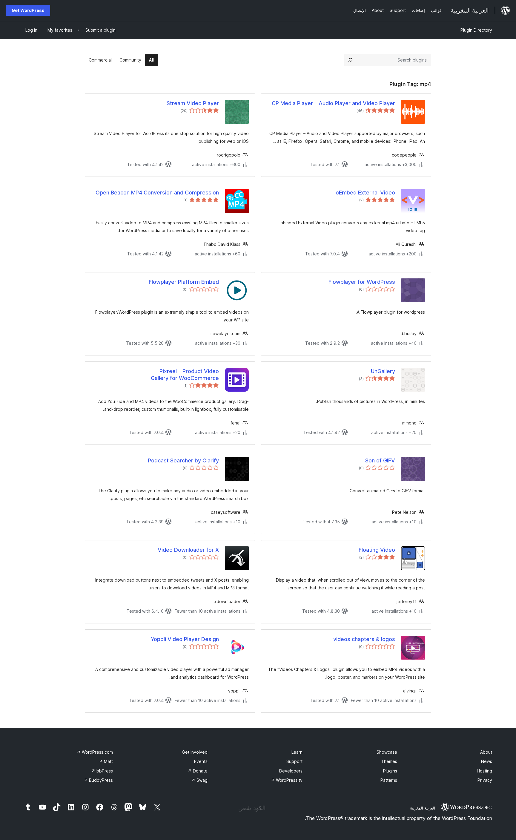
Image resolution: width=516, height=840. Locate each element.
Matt (106, 761)
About (486, 752)
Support (294, 761)
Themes (389, 761)
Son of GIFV (380, 460)
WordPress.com (95, 752)
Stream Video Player (193, 103)
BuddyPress (98, 780)
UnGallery (383, 371)
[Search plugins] (350, 60)
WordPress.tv (286, 780)
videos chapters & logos (364, 639)
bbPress (102, 770)
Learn (296, 752)
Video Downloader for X (188, 550)
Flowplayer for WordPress (361, 282)
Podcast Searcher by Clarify (183, 460)
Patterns (388, 780)
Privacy (484, 780)
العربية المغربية (422, 808)
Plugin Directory (476, 30)
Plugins (390, 770)
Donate (198, 770)
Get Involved (195, 752)
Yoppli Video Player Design (185, 639)
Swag (199, 780)
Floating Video (377, 550)
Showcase (387, 752)
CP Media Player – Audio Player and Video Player (333, 103)
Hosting (484, 770)
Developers (290, 770)
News (486, 761)
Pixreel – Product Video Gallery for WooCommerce (185, 374)
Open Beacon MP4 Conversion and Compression (157, 192)
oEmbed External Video (365, 192)
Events (201, 761)
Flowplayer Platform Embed (184, 282)
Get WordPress (28, 10)
